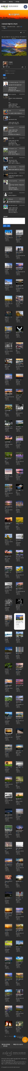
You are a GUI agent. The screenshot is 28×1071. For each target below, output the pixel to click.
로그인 (4, 1)
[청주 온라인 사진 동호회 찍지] (9, 6)
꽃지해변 (9, 73)
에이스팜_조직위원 (12, 166)
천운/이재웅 (10, 157)
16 (8, 621)
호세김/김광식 (11, 127)
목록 (4, 75)
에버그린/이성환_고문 (12, 205)
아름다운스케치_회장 (8, 737)
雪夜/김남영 (10, 199)
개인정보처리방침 (5, 1044)
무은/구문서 (7, 318)
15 (7, 782)
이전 (5, 1036)
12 (20, 317)
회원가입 (11, 1)
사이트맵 (17, 1)
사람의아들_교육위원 (12, 173)
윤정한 (9, 110)
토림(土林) (10, 192)
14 (7, 252)
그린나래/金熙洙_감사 (20, 704)
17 (19, 814)
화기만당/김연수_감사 (12, 148)
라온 (5, 850)
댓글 (5, 28)
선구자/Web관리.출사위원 (13, 82)
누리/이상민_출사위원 (12, 180)
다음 (22, 1036)
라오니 (6, 254)
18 (17, 849)
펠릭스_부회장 (11, 138)
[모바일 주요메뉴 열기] (25, 7)
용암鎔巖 (6, 639)
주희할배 (3, 26)
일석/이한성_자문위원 (9, 286)
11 (21, 364)
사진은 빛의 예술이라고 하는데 (9, 24)
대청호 (10, 70)
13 (17, 237)
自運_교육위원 (18, 238)
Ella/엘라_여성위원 (19, 801)
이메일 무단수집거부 (18, 1044)
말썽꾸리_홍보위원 (12, 94)
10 (16, 1036)
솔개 (9, 116)
